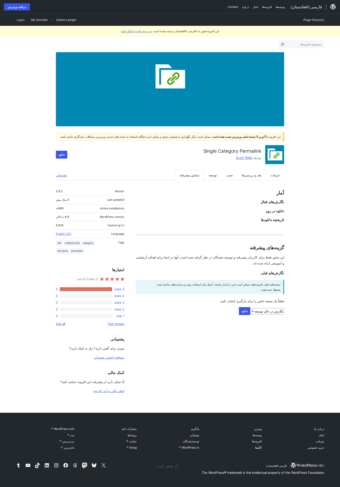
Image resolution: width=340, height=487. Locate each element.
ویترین (258, 428)
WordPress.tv (188, 447)
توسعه (213, 175)
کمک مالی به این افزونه (108, 391)
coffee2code (72, 243)
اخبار (321, 435)
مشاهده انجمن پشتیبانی (109, 357)
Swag (131, 447)
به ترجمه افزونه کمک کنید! (136, 31)
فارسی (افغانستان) (276, 465)
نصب (229, 175)
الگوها (258, 447)
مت (70, 435)
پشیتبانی (194, 435)
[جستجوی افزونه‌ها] (282, 44)
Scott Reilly (244, 158)
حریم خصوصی (315, 447)
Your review (115, 324)
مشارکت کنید (129, 428)
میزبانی (320, 441)
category (88, 243)
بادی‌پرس (67, 447)
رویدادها (132, 435)
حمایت (131, 441)
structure (62, 250)
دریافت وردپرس (17, 6)
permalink (77, 250)
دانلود (61, 154)
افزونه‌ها (257, 441)
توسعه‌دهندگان (191, 441)
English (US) (64, 233)
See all (60, 324)
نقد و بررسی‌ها (251, 175)
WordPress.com (62, 428)
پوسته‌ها (257, 435)
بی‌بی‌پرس (66, 441)
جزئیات (275, 175)
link (59, 243)
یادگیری (195, 428)
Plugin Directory (313, 19)
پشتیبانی (61, 175)
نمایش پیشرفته (189, 175)
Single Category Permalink (232, 151)
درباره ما (319, 428)
